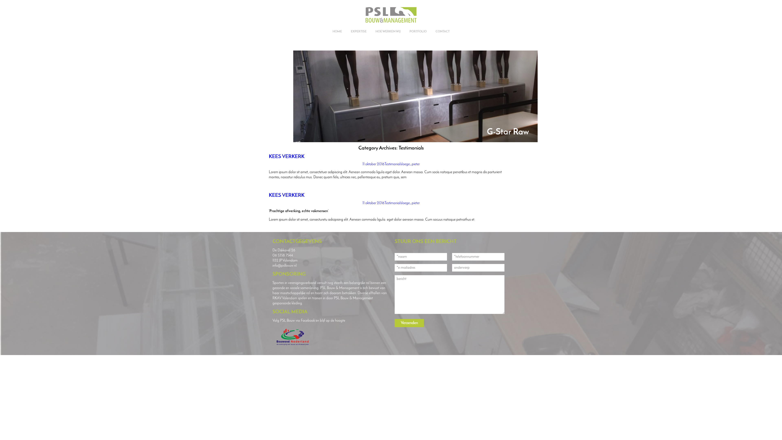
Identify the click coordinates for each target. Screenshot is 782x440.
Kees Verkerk (286, 156)
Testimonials (393, 164)
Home (337, 31)
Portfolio (418, 31)
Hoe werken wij (388, 31)
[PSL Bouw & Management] (391, 21)
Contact (443, 31)
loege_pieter (411, 164)
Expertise (359, 31)
